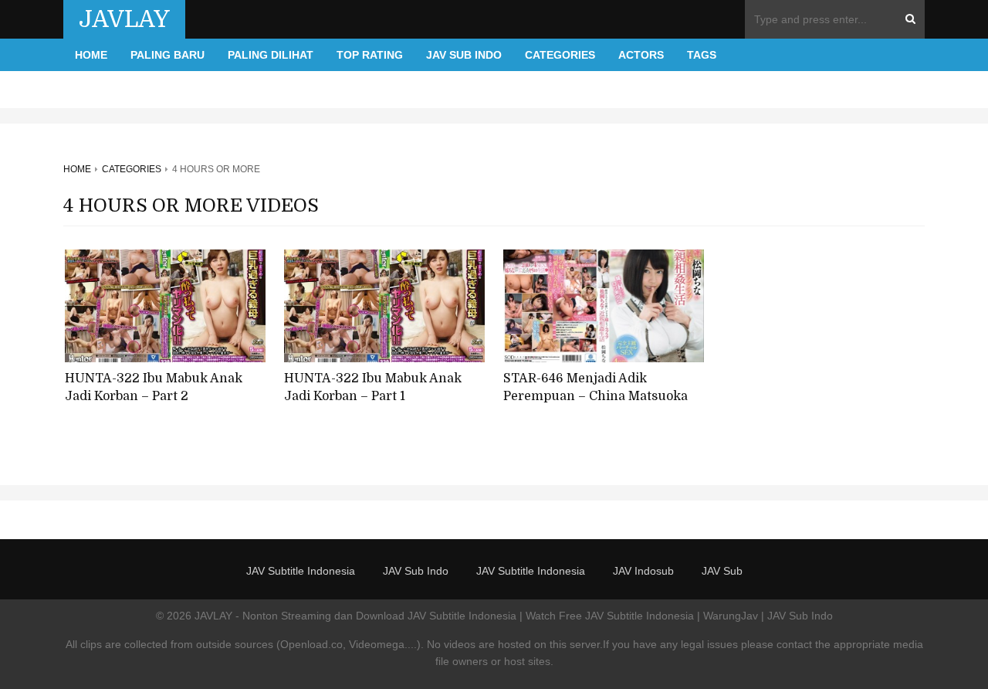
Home (91, 55)
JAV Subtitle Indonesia (300, 571)
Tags (701, 55)
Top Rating (370, 55)
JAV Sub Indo (464, 55)
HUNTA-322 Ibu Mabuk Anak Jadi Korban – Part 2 (153, 387)
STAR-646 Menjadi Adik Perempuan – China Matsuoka (595, 387)
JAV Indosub (643, 571)
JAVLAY (124, 19)
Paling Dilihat (270, 55)
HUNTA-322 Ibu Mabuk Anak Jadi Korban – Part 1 (373, 387)
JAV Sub (722, 571)
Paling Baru (167, 55)
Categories (560, 55)
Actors (641, 55)
